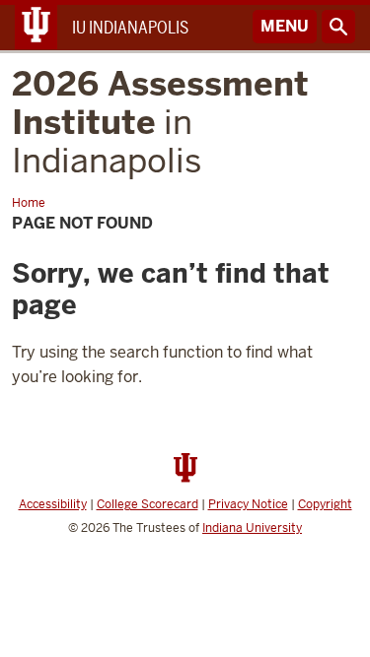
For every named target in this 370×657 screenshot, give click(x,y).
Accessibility (53, 504)
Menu (284, 26)
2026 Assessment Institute (160, 122)
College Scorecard (147, 504)
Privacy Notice (248, 504)
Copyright (325, 504)
